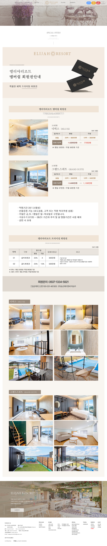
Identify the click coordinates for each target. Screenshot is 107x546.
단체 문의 (89, 3)
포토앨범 (99, 527)
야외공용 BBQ (74, 528)
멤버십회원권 (94, 3)
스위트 (49, 528)
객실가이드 (93, 525)
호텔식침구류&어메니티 (76, 532)
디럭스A (59, 525)
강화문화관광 (85, 524)
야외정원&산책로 (75, 531)
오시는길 (40, 525)
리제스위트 (59, 528)
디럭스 (49, 527)
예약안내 (92, 524)
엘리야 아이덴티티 (42, 527)
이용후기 (99, 525)
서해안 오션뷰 (74, 527)
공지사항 (99, 524)
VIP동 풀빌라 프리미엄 (66, 525)
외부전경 (40, 524)
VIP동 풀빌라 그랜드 (65, 524)
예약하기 (18, 510)
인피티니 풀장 (74, 525)
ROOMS (27, 2)
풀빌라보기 (98, 3)
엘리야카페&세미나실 (75, 524)
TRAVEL (63, 2)
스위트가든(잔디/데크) (52, 530)
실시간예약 (103, 3)
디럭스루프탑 (50, 525)
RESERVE (72, 2)
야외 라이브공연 (74, 534)
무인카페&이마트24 (75, 530)
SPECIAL (37, 2)
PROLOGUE (18, 2)
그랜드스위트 (50, 524)
